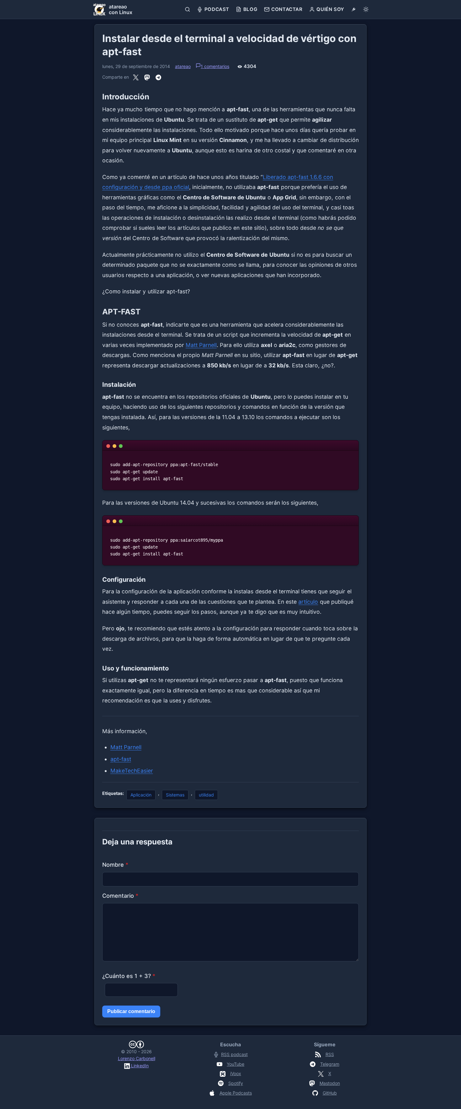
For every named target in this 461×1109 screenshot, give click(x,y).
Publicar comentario (131, 1011)
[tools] (353, 9)
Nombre (115, 864)
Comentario (120, 895)
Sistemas (175, 794)
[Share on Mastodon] (147, 77)
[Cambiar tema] (366, 9)
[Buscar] (187, 9)
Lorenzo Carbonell (136, 1058)
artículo (308, 601)
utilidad (206, 794)
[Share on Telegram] (158, 77)
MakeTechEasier (131, 770)
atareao (183, 66)
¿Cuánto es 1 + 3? (128, 976)
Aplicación (140, 794)
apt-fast (120, 759)
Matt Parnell (201, 345)
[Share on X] (135, 77)
